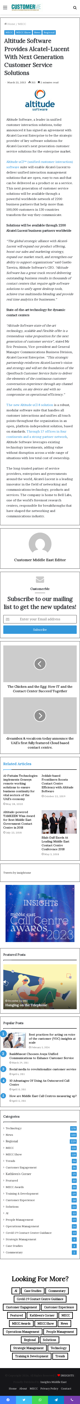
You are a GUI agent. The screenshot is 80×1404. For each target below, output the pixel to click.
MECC (22, 24)
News (37, 32)
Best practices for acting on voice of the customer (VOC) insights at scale (52, 1038)
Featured (12, 1180)
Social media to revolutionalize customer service (42, 1069)
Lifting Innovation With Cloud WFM (33, 1005)
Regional (49, 32)
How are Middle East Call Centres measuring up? (43, 1096)
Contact (66, 1388)
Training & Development (22, 1193)
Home (11, 24)
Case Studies (14, 1245)
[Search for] (75, 8)
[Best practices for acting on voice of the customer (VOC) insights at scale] (14, 1040)
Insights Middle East (53, 1382)
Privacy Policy (49, 1388)
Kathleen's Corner (18, 1174)
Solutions (12, 1206)
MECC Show (23, 32)
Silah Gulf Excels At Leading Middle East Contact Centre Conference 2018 (55, 843)
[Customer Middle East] (26, 7)
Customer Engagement (21, 1167)
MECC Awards (15, 1187)
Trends (10, 1161)
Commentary (14, 1252)
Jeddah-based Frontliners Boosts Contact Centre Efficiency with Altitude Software (57, 783)
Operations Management (22, 1226)
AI (7, 1213)
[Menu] (5, 8)
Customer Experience (20, 1200)
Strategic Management (21, 1239)
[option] (40, 986)
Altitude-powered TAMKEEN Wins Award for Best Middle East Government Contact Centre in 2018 (19, 819)
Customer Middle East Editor (40, 559)
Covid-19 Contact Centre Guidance (29, 1232)
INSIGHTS (67, 1375)
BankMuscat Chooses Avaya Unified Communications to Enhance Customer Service (41, 1056)
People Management (19, 1219)
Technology (14, 1128)
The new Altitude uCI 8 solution (29, 405)
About (23, 1388)
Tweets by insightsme (17, 872)
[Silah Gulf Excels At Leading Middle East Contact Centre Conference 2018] (59, 822)
